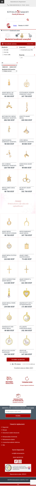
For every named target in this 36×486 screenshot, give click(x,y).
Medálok (6, 30)
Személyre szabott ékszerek (11, 433)
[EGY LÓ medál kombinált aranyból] (9, 155)
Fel (18, 484)
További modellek (18, 360)
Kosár (15, 25)
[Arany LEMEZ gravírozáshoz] (27, 246)
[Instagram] (20, 461)
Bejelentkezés (14, 1)
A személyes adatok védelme (11, 442)
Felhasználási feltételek (10, 436)
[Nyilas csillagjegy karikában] (9, 341)
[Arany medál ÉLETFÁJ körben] (9, 246)
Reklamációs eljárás (9, 439)
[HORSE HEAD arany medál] (27, 155)
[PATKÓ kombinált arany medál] (27, 222)
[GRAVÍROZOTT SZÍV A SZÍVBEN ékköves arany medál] (27, 294)
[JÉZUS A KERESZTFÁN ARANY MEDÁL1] (9, 270)
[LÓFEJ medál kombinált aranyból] (27, 131)
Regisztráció (22, 1)
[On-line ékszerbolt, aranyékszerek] (2, 1)
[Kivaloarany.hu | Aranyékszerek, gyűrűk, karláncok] (17, 17)
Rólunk (5, 430)
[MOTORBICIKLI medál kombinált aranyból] (9, 107)
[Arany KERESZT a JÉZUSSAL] (27, 270)
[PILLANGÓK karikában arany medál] (27, 318)
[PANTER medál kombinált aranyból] (9, 131)
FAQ (4, 445)
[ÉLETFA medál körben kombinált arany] (27, 83)
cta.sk (26, 480)
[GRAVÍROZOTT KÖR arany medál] (9, 318)
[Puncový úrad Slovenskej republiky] (18, 468)
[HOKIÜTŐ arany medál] (27, 107)
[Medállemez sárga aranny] (9, 179)
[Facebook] (16, 461)
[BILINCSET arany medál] (27, 179)
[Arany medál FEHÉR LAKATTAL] (9, 294)
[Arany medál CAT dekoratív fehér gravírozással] (9, 83)
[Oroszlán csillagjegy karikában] (27, 341)
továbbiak (32, 364)
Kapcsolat (5, 427)
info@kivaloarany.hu (18, 453)
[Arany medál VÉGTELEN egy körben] (9, 222)
